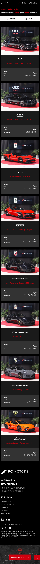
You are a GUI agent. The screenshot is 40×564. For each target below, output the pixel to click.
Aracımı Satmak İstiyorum (12, 491)
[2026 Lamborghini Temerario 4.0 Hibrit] (20, 422)
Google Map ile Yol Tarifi (20, 557)
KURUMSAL (7, 497)
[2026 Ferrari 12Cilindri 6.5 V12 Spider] (20, 208)
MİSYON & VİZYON (7, 504)
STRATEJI (4, 507)
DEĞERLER (5, 510)
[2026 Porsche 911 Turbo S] (20, 315)
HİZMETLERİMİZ (9, 484)
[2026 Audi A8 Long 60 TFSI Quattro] (20, 41)
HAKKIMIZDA (6, 501)
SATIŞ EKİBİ (5, 514)
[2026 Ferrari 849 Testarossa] (20, 154)
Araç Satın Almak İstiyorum (13, 488)
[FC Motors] (27, 3)
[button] (10, 18)
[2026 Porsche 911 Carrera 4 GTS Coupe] (20, 262)
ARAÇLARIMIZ (8, 480)
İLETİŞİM (5, 519)
